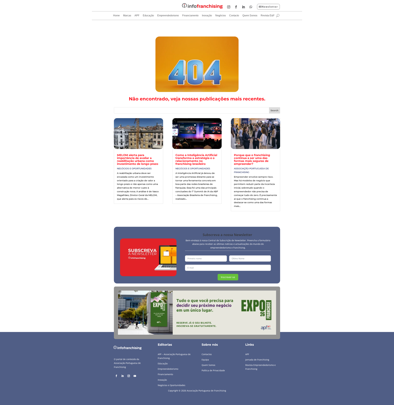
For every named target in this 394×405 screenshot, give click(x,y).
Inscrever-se (228, 277)
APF (137, 15)
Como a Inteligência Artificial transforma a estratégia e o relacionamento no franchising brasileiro (196, 159)
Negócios (220, 15)
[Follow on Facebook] (236, 7)
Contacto (234, 15)
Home (116, 15)
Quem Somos (249, 15)
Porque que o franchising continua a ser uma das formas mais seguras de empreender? (252, 159)
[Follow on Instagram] (229, 7)
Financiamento (190, 15)
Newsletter (270, 6)
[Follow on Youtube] (134, 375)
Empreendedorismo (168, 15)
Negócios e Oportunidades (134, 168)
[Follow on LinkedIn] (243, 7)
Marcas (127, 15)
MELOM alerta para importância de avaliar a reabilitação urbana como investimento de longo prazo (137, 159)
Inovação (207, 15)
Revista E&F (268, 15)
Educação (148, 15)
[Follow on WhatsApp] (251, 7)
